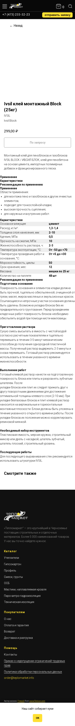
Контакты (10, 654)
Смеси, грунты (13, 576)
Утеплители (11, 557)
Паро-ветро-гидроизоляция (22, 595)
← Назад (16, 25)
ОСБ (7, 583)
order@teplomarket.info (19, 677)
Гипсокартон (12, 564)
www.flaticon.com (37, 701)
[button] (57, 15)
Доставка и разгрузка (18, 637)
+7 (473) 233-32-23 (16, 14)
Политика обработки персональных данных (33, 671)
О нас (7, 618)
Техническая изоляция (19, 602)
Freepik (21, 701)
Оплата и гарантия (16, 625)
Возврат (9, 631)
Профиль (10, 570)
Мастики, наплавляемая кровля (25, 589)
